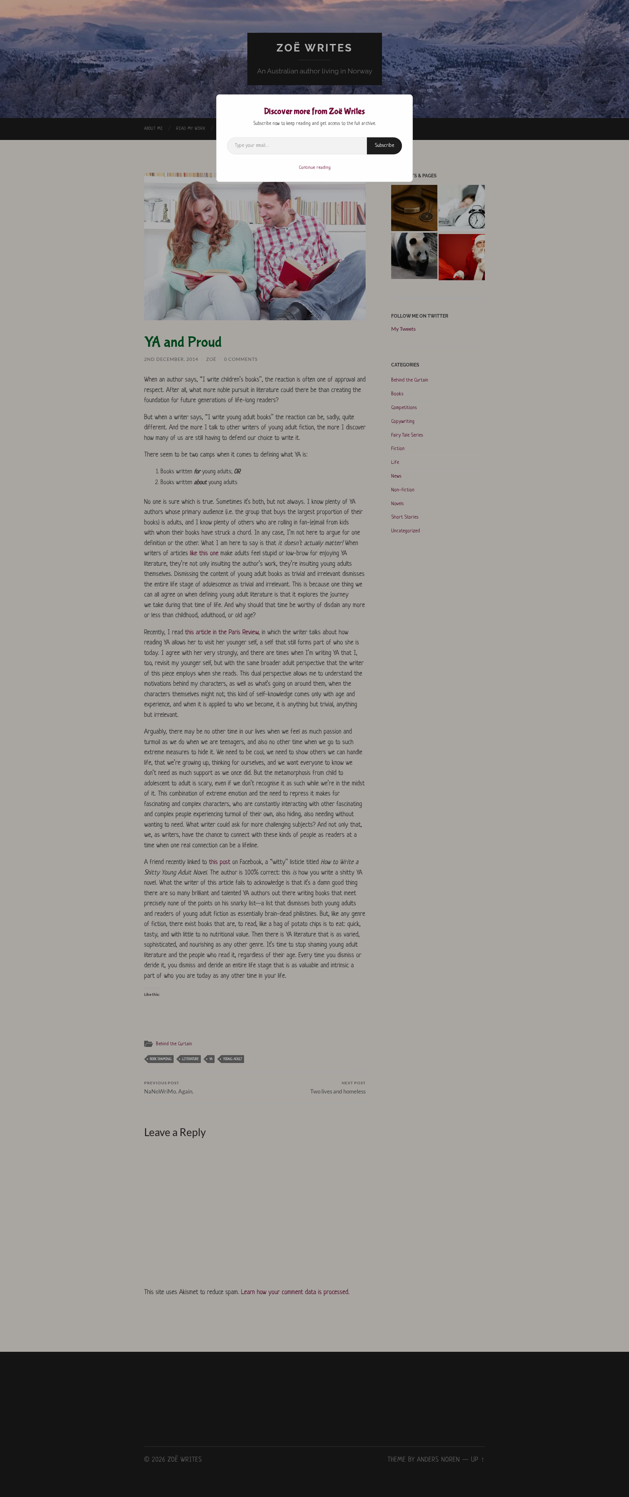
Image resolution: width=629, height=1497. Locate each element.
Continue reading (315, 167)
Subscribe (384, 145)
